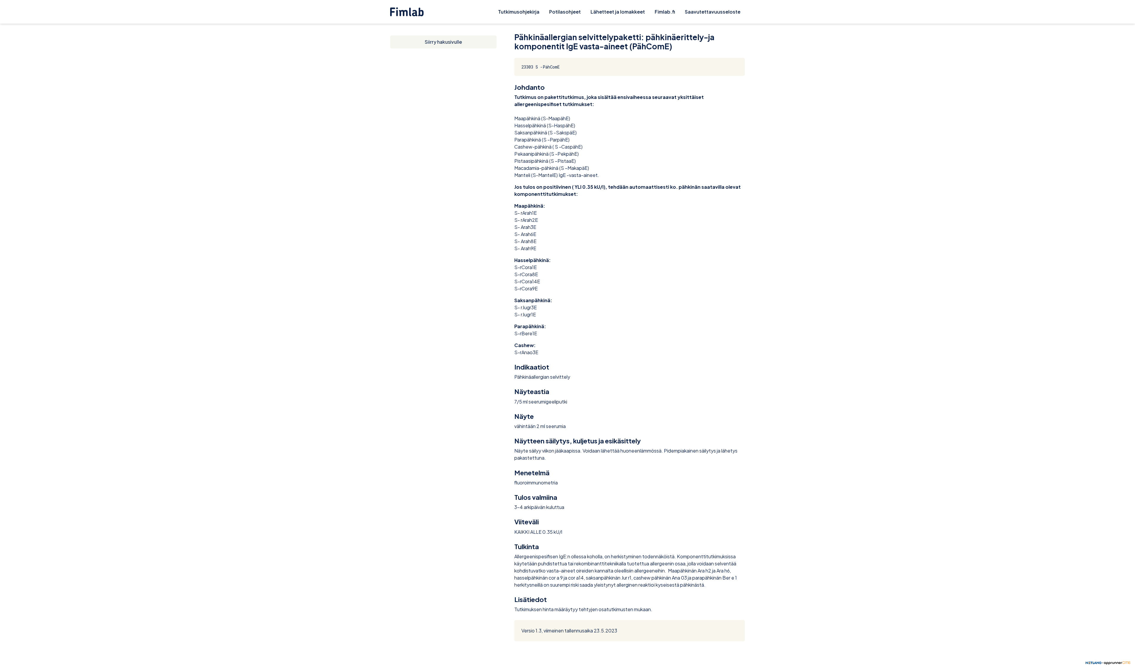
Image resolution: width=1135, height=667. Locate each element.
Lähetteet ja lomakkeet (618, 12)
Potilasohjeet (565, 12)
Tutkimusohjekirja (518, 12)
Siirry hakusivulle (443, 42)
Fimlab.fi (665, 12)
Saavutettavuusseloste (712, 12)
